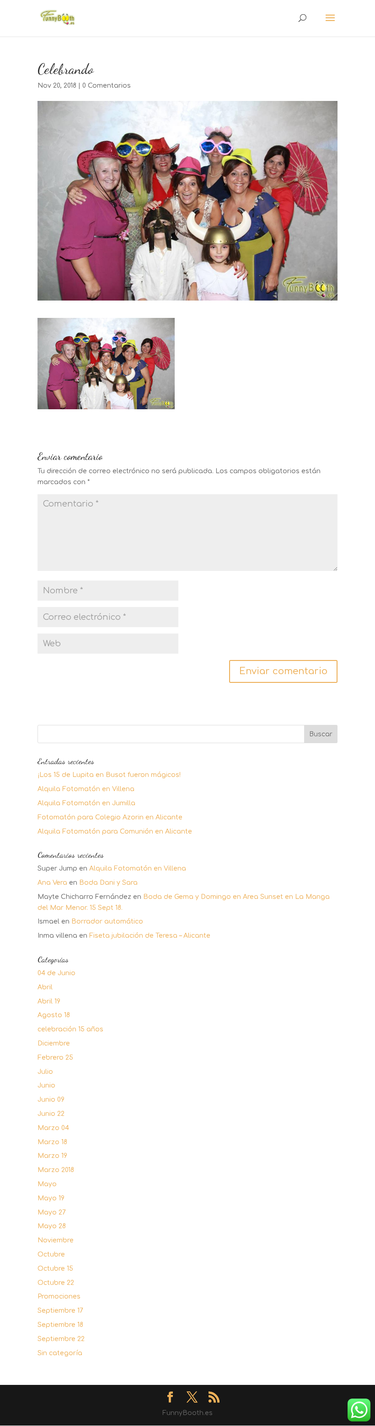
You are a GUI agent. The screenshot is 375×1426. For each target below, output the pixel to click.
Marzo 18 (52, 1142)
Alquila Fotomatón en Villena (86, 789)
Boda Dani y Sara (108, 882)
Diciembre (54, 1043)
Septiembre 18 (60, 1324)
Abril (45, 987)
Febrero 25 (55, 1057)
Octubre (51, 1254)
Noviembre (56, 1240)
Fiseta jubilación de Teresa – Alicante (149, 935)
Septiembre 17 (60, 1310)
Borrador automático (107, 921)
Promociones (59, 1296)
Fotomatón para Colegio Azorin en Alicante (110, 817)
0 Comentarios (106, 85)
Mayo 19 (51, 1198)
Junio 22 (51, 1113)
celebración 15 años (70, 1029)
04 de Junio (56, 973)
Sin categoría (60, 1353)
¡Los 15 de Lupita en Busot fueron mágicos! (109, 774)
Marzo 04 (53, 1128)
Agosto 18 (54, 1015)
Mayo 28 (52, 1226)
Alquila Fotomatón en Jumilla (86, 803)
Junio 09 (51, 1099)
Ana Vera (52, 882)
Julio (45, 1071)
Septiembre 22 (61, 1339)
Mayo (47, 1184)
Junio (46, 1085)
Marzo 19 (52, 1155)
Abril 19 (49, 1001)
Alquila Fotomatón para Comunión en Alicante (115, 831)
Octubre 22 (56, 1282)
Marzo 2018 (56, 1170)
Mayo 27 (52, 1212)
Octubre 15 (55, 1268)
